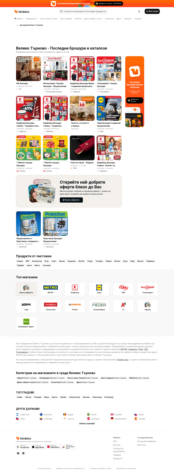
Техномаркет (22, 352)
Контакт (117, 445)
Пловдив (37, 397)
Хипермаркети (31, 19)
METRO (124, 349)
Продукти (128, 19)
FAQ (115, 441)
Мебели (78, 19)
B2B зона (141, 445)
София (19, 397)
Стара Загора (74, 397)
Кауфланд (132, 349)
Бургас (54, 397)
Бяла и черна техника (49, 19)
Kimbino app (122, 359)
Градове (137, 19)
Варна (46, 397)
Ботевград (109, 397)
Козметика (109, 19)
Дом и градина (66, 19)
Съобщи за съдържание (119, 450)
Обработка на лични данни (126, 469)
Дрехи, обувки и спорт (93, 19)
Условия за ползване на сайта (100, 469)
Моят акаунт (153, 11)
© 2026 (44, 469)
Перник (63, 397)
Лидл (140, 349)
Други (119, 19)
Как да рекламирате (146, 441)
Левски (28, 397)
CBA (146, 349)
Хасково (86, 397)
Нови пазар (97, 397)
